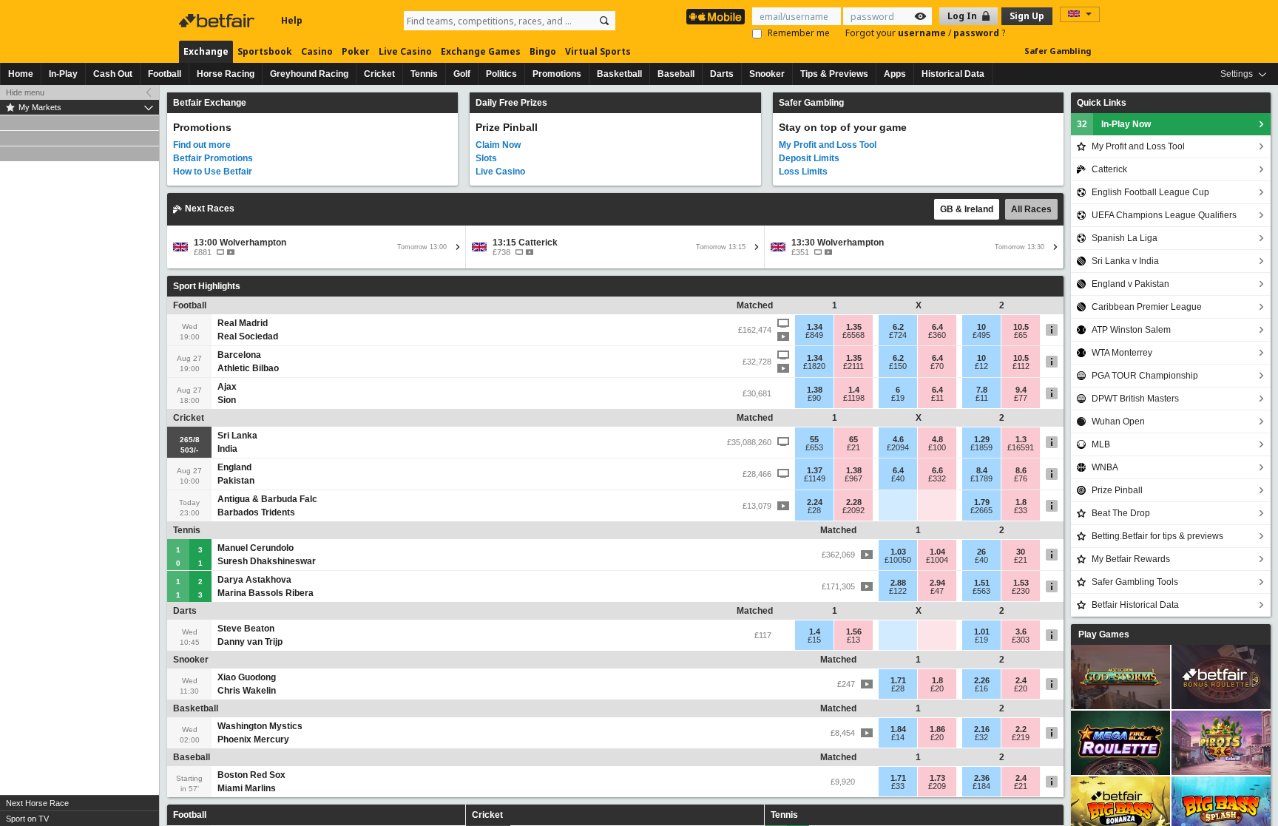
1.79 (982, 502)
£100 (937, 447)
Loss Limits (803, 171)
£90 (814, 398)
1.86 (937, 729)
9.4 (1021, 389)
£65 (1020, 335)
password (977, 33)
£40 (898, 478)
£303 (1021, 639)
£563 (981, 591)
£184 (981, 786)
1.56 (854, 631)
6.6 (937, 470)
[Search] (604, 20)
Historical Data (953, 74)
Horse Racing (225, 74)
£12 (981, 366)
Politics (501, 74)
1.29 (982, 439)
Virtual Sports (598, 51)
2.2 (1021, 729)
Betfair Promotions (213, 158)
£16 (981, 688)
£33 (1020, 510)
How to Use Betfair (212, 171)
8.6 (1021, 470)
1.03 (898, 551)
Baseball (675, 74)
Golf (461, 74)
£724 (898, 335)
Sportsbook (264, 51)
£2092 (853, 510)
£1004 (937, 559)
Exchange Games (481, 51)
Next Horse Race (37, 803)
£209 (937, 786)
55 (814, 439)
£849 (814, 335)
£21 (853, 447)
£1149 (814, 478)
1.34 (814, 327)
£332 (937, 478)
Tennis (424, 74)
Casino (317, 51)
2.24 (814, 502)
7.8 (981, 389)
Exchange (206, 51)
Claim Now (498, 145)
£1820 (814, 366)
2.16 (982, 729)
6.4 (937, 327)
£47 (937, 591)
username (923, 33)
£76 (1020, 478)
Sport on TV (27, 818)
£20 (937, 688)
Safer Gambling (1057, 50)
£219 (1021, 737)
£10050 (898, 559)
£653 (814, 447)
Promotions (556, 74)
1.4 (853, 389)
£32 (981, 737)
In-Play (63, 74)
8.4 (981, 470)
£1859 (981, 447)
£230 (1021, 591)
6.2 (898, 327)
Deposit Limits (809, 158)
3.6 (1021, 631)
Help (291, 20)
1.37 (814, 470)
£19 (898, 398)
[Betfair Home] (218, 20)
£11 (937, 398)
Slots (486, 158)
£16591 (1020, 447)
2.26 (982, 680)
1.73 (937, 778)
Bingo (543, 51)
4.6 (898, 439)
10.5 (1021, 327)
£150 (898, 366)
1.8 (1021, 502)
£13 (853, 639)
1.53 (1021, 582)
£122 (898, 591)
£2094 (898, 447)
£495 (981, 335)
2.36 (982, 778)
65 (853, 439)
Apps (895, 74)
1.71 (898, 680)
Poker (356, 51)
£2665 (981, 510)
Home (20, 74)
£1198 (854, 398)
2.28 (854, 502)
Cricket (379, 74)
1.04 (937, 551)
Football (164, 74)
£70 (937, 366)
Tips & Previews (834, 74)
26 (981, 551)
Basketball (619, 74)
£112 (1021, 366)
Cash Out (112, 74)
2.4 (1021, 680)
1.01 (982, 631)
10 (981, 327)
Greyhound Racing (309, 74)
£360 (937, 335)
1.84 (898, 729)
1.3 (1021, 439)
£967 (853, 478)
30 (1020, 551)
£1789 (981, 478)
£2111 (853, 366)
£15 (814, 639)
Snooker (767, 74)
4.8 (937, 439)
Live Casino (405, 51)
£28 (814, 510)
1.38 (814, 389)
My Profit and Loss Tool (827, 145)
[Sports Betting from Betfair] (715, 16)
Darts (722, 74)
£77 (1020, 398)
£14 (898, 737)
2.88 (898, 582)
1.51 (982, 582)
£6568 (853, 335)
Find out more (202, 145)
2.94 (937, 582)
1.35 (854, 327)
